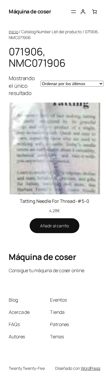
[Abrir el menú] (73, 11)
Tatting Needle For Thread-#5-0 (54, 201)
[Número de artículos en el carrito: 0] (94, 11)
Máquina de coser (30, 11)
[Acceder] (83, 11)
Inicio (13, 31)
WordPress (90, 368)
